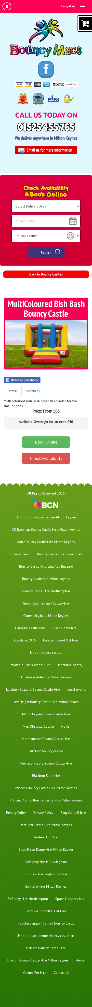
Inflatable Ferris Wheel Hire (30, 665)
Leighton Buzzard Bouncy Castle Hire (33, 689)
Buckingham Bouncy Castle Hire (46, 603)
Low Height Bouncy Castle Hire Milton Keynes (46, 702)
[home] (6, 6)
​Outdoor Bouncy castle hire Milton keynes (46, 517)
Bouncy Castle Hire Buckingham (60, 554)
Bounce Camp (20, 554)
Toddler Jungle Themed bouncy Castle (46, 923)
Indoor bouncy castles (46, 652)
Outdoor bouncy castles (46, 751)
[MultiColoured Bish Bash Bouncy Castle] (46, 344)
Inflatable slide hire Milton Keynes (46, 677)
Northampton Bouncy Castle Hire (46, 738)
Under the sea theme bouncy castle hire (46, 935)
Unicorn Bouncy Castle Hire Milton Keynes (37, 960)
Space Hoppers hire (70, 898)
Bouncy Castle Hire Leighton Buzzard (46, 566)
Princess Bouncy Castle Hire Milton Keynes (46, 788)
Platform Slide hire (46, 775)
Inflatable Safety (70, 665)
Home (80, 960)
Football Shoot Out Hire (60, 640)
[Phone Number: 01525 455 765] (46, 127)
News (65, 726)
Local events (76, 689)
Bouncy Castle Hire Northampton (46, 591)
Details (13, 391)
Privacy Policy (16, 812)
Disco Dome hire (65, 628)
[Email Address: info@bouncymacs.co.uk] (46, 150)
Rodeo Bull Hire (46, 837)
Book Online (46, 442)
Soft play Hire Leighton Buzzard (46, 874)
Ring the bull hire (73, 812)
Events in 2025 (25, 640)
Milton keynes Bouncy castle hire (46, 714)
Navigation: (68, 6)
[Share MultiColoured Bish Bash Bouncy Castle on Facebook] (46, 380)
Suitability (33, 391)
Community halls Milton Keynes (46, 615)
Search (46, 252)
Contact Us (61, 972)
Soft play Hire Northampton (27, 898)
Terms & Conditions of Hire (46, 911)
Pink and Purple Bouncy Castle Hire (46, 763)
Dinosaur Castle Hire (30, 628)
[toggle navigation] (82, 6)
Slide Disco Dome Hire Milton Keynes (46, 849)
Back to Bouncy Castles (46, 274)
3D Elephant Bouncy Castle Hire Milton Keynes (46, 529)
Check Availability (46, 458)
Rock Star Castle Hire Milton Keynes (46, 825)
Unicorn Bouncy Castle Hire (46, 948)
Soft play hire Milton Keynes (46, 886)
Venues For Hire (34, 972)
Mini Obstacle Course (38, 726)
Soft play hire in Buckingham (46, 862)
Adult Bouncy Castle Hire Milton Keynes (46, 542)
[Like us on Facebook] (46, 70)
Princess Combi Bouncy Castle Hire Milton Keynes (46, 800)
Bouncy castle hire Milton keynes (46, 578)
